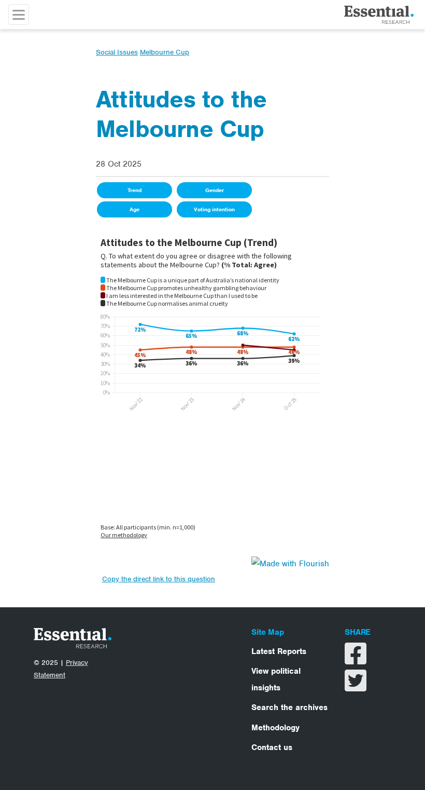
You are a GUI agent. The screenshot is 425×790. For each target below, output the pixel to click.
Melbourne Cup (164, 52)
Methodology (275, 728)
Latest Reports (278, 651)
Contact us (271, 747)
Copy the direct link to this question (158, 579)
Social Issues (117, 52)
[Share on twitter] (355, 687)
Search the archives (289, 707)
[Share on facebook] (355, 660)
